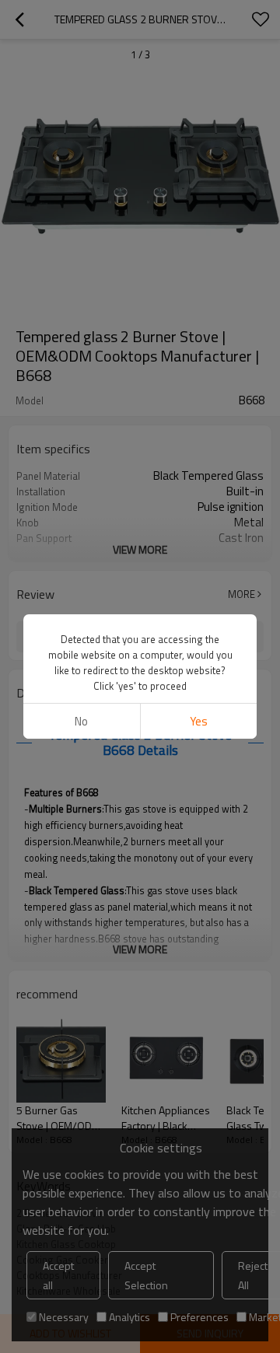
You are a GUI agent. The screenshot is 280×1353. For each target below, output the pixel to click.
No (81, 721)
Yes (199, 721)
